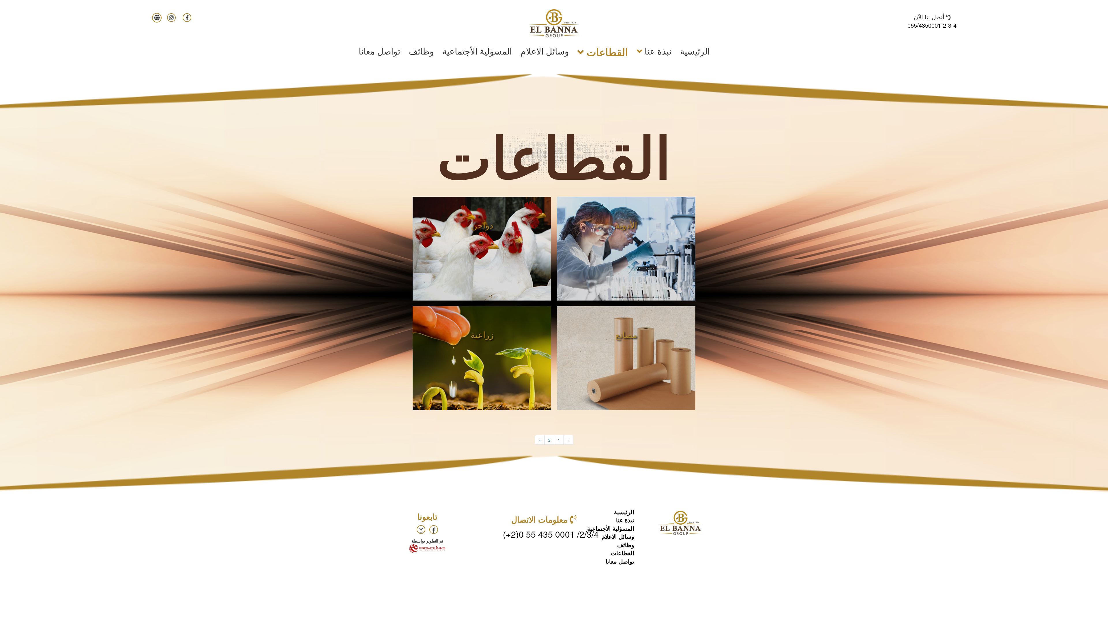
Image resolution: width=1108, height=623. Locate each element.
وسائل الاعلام (545, 51)
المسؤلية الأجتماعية (477, 51)
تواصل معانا (379, 51)
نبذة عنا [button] (656, 51)
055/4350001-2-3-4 (932, 25)
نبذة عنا (625, 520)
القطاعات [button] (606, 52)
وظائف (421, 51)
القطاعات (622, 553)
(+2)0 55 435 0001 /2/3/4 (551, 534)
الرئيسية (693, 50)
